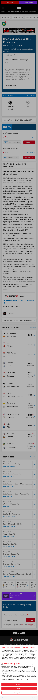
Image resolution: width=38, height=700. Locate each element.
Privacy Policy (5, 697)
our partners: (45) (10, 665)
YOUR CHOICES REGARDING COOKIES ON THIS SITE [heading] (18, 647)
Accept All (19, 684)
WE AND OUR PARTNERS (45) (10, 663)
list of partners (5, 678)
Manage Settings (19, 693)
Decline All (19, 688)
